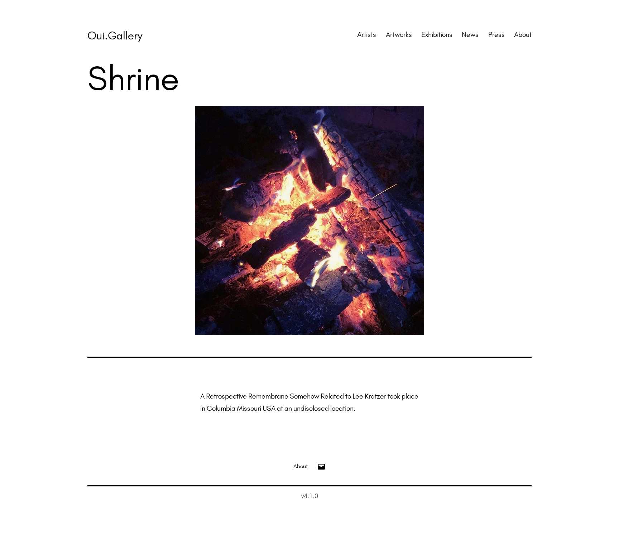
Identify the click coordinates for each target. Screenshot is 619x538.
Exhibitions (436, 34)
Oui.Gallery (115, 35)
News (470, 34)
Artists (366, 34)
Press (496, 34)
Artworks (399, 34)
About (523, 34)
